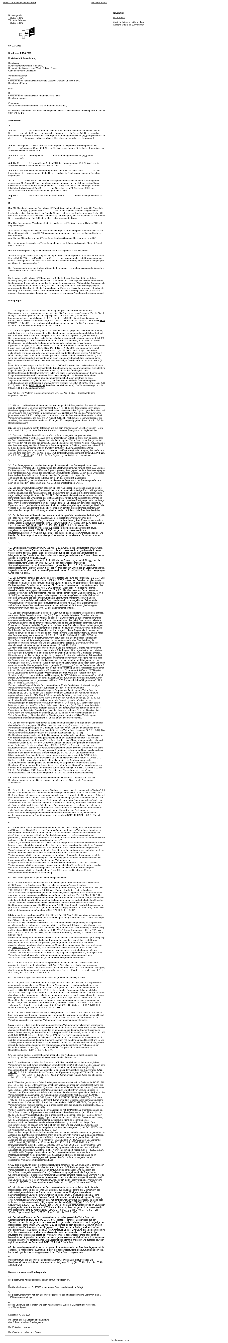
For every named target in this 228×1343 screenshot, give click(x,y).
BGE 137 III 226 (97, 453)
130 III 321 (59, 525)
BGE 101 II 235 (26, 990)
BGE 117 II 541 (74, 1202)
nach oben (124, 1340)
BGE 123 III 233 (52, 1242)
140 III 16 (27, 455)
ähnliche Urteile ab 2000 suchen (128, 24)
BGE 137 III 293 (37, 385)
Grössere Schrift (99, 2)
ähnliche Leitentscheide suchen (128, 22)
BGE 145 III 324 (75, 815)
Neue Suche (119, 17)
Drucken (32, 2)
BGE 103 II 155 (33, 525)
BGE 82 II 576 (36, 1220)
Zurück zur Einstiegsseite (15, 2)
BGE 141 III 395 (52, 348)
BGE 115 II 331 (20, 947)
